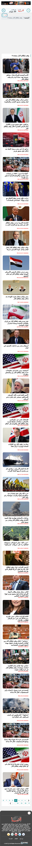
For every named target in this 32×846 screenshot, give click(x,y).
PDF (3, 15)
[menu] (28, 10)
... (14, 803)
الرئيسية (26, 17)
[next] (10, 803)
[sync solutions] (24, 843)
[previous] (29, 800)
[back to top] (29, 813)
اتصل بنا (10, 838)
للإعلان (16, 838)
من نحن (21, 838)
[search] (3, 10)
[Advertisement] (16, 37)
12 (17, 803)
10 (25, 803)
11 (21, 803)
